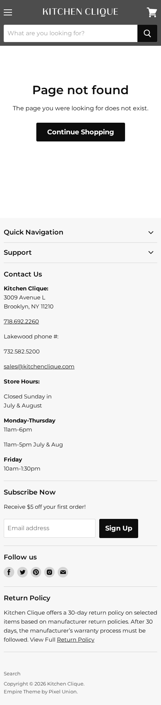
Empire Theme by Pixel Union (40, 691)
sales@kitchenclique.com (39, 366)
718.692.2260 (21, 321)
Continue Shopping (80, 132)
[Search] (147, 33)
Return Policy (75, 639)
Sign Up (118, 528)
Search (12, 673)
